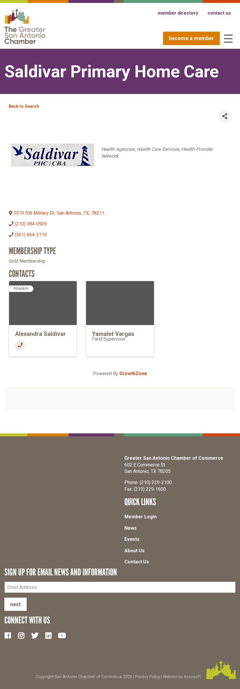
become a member (191, 38)
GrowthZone (133, 373)
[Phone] (20, 345)
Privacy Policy (147, 676)
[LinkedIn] (50, 635)
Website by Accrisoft (182, 676)
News (130, 528)
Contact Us (136, 562)
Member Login (140, 516)
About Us (134, 550)
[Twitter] (37, 635)
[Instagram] (23, 635)
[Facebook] (10, 635)
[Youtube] (64, 635)
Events (132, 539)
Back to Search (24, 106)
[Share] (225, 116)
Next (15, 604)
